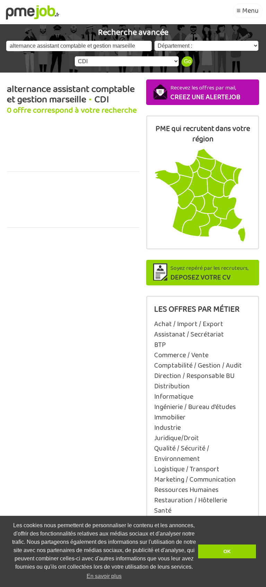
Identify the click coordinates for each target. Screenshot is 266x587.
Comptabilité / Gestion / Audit (198, 365)
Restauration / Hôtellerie (190, 500)
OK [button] (227, 551)
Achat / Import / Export (188, 324)
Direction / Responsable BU (194, 375)
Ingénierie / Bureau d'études (195, 407)
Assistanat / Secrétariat (189, 334)
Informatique (173, 396)
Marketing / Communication (195, 479)
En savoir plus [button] (104, 576)
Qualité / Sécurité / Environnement (181, 453)
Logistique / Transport (186, 469)
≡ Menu (248, 10)
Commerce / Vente (181, 355)
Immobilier (170, 417)
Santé (162, 510)
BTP (160, 344)
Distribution (172, 386)
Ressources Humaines (186, 489)
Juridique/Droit (176, 438)
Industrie (167, 427)
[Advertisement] (73, 147)
